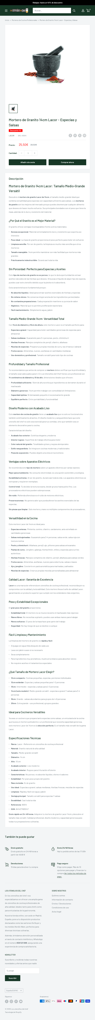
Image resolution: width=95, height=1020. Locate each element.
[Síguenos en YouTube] (21, 1001)
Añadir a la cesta (28, 162)
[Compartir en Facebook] (70, 135)
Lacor (11, 136)
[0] (88, 10)
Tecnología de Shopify (13, 1012)
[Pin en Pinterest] (75, 135)
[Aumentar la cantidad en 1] (34, 153)
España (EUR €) (12, 990)
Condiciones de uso (60, 907)
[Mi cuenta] (83, 10)
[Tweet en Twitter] (80, 135)
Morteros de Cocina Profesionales (24, 20)
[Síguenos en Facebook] (6, 1001)
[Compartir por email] (84, 135)
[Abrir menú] (6, 11)
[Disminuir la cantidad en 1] (21, 153)
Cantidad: (13, 153)
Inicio (7, 20)
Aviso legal (56, 911)
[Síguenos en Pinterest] (16, 1001)
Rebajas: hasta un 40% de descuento (47, 2)
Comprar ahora (67, 162)
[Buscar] (74, 10)
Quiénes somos (58, 895)
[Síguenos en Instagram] (11, 1001)
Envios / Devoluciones (61, 903)
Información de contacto (62, 899)
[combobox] (52, 10)
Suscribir (13, 978)
